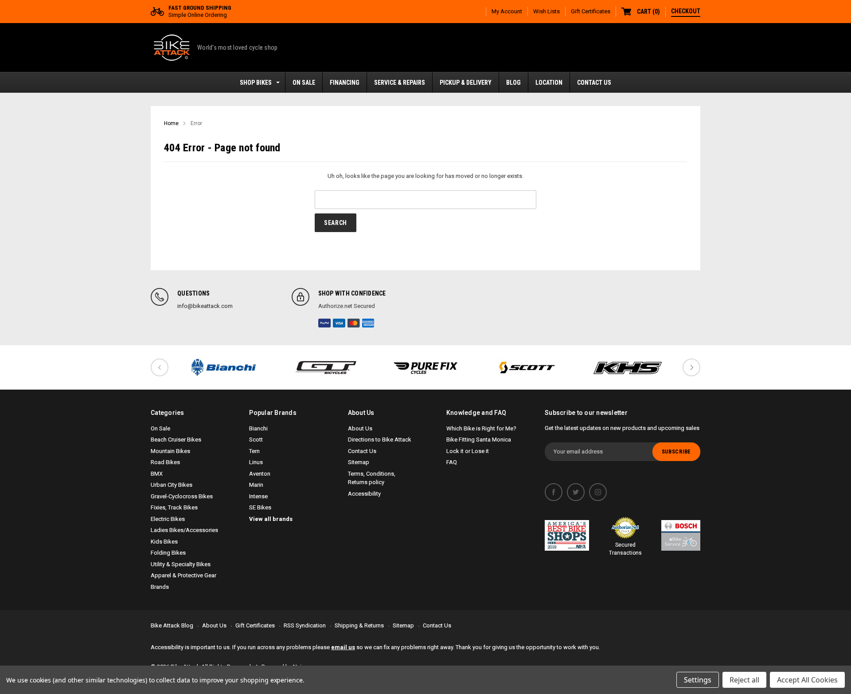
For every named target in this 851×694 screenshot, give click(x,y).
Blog (513, 82)
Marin (256, 484)
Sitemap (358, 462)
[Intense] (425, 367)
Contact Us (594, 82)
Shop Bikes (256, 82)
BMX (157, 473)
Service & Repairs (399, 82)
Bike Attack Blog (172, 625)
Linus (256, 462)
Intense (258, 496)
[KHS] (627, 367)
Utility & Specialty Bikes (181, 564)
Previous (159, 367)
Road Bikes (165, 462)
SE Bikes (260, 507)
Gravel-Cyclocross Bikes (182, 496)
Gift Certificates (590, 11)
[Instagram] (598, 492)
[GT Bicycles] (324, 367)
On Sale (160, 428)
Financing (344, 82)
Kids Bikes (164, 541)
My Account (507, 11)
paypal (324, 323)
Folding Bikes (168, 552)
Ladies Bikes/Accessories (184, 530)
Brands (160, 587)
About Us (360, 428)
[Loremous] (223, 367)
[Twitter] (576, 492)
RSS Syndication (305, 625)
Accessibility (364, 493)
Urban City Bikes (171, 484)
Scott (256, 439)
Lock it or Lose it (467, 451)
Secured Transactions (625, 549)
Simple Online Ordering (199, 11)
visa (339, 323)
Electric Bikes (168, 519)
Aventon (259, 473)
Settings (697, 680)
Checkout (685, 11)
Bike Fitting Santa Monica (478, 439)
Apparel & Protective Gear (183, 575)
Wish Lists (546, 11)
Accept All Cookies (807, 680)
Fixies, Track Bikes (174, 507)
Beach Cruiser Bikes (176, 439)
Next (691, 367)
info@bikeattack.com (205, 306)
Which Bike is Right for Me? (481, 428)
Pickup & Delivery (466, 82)
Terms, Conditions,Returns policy (371, 478)
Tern (254, 451)
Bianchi (258, 428)
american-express (368, 323)
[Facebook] (553, 492)
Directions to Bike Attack (379, 439)
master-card (353, 323)
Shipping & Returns (359, 625)
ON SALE (304, 82)
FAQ (451, 462)
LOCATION (548, 82)
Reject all (744, 680)
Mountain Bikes (170, 451)
